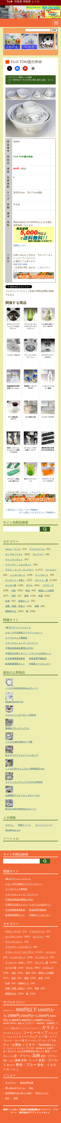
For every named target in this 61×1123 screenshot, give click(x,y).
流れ (31, 1088)
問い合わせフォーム (15, 1088)
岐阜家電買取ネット (15, 664)
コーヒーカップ (35, 1033)
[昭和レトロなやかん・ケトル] (46, 49)
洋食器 (18, 1)
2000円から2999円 (34, 1015)
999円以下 (17, 80)
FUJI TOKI (27, 80)
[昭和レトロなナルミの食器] (29, 49)
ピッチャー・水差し (15, 580)
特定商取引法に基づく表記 (18, 1093)
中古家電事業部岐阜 (15, 658)
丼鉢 (34, 80)
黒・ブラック (13, 1069)
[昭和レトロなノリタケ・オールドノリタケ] (12, 49)
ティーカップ (33, 1040)
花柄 (36, 1055)
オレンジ (20, 1028)
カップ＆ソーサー (14, 554)
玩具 (7, 601)
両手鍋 (39, 1048)
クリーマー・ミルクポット (18, 564)
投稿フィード (24, 825)
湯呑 (26, 595)
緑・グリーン (23, 1056)
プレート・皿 (41, 580)
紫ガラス (40, 1051)
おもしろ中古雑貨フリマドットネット (24, 632)
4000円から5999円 (32, 1020)
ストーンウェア (28, 1036)
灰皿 (40, 595)
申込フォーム (42, 1093)
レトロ (35, 1)
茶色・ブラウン (49, 1056)
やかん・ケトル (13, 549)
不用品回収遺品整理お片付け (19, 648)
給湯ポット (23, 601)
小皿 (19, 1051)
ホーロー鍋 (10, 585)
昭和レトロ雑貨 (25, 77)
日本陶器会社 (28, 1051)
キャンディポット (14, 559)
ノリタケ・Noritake (36, 1044)
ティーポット (41, 575)
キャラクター (17, 1033)
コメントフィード (44, 825)
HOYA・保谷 (16, 1023)
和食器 (27, 1)
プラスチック (11, 1048)
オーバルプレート (33, 1028)
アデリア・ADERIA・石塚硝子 (40, 1023)
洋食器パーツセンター (40, 664)
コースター (51, 569)
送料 (16, 1098)
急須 (27, 590)
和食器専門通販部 (37, 658)
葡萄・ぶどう (8, 1061)
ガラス (48, 1027)
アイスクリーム (37, 549)
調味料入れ (10, 611)
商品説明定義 (26, 1082)
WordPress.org (12, 830)
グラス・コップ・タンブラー (19, 569)
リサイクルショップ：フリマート (21, 643)
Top (9, 1)
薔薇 (17, 1060)
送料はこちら (19, 245)
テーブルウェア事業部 (16, 638)
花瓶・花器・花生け (15, 606)
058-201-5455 (20, 264)
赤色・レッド (29, 1060)
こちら (40, 267)
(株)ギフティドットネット (18, 627)
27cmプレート (9, 1011)
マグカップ (48, 585)
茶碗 (37, 606)
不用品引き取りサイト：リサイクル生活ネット (28, 653)
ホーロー (21, 1048)
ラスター (31, 1048)
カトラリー (38, 554)
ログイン (9, 825)
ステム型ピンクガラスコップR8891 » (37, 512)
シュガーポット (17, 575)
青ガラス (11, 1065)
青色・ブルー (26, 1065)
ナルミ (44, 1041)
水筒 (13, 595)
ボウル (29, 585)
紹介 (7, 1098)
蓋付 (39, 80)
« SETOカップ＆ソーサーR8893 (21, 510)
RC (23, 1023)
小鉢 (13, 590)
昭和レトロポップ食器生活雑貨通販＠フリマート (27, 1109)
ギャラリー (10, 1082)
